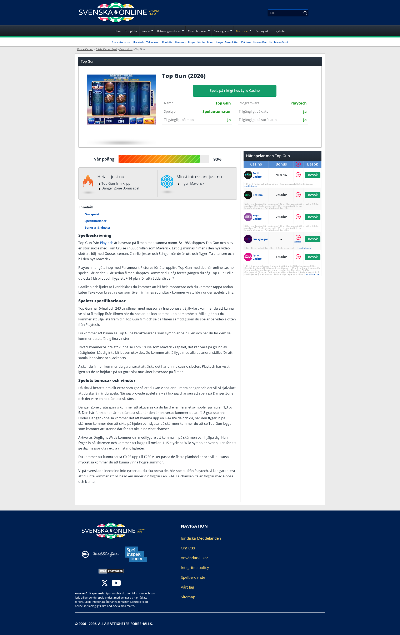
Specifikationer (95, 221)
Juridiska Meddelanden (201, 538)
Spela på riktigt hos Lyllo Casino (235, 90)
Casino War (260, 42)
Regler (297, 241)
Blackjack (138, 42)
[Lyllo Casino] (248, 257)
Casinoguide (221, 31)
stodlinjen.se (250, 185)
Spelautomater (121, 42)
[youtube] (116, 583)
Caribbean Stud (278, 42)
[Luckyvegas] (248, 239)
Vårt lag (187, 587)
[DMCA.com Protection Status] (111, 570)
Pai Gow (246, 42)
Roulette (167, 42)
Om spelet (92, 214)
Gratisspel (242, 31)
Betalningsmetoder (169, 31)
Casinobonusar (197, 31)
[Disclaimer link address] (106, 554)
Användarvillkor (194, 557)
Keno (210, 42)
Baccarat (180, 42)
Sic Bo (201, 42)
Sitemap (188, 596)
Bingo (219, 42)
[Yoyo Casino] (248, 217)
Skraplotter (232, 42)
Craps (191, 42)
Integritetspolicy (195, 567)
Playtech (106, 242)
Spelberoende (193, 577)
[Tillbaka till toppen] (392, 629)
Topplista (131, 31)
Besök (313, 175)
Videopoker (153, 42)
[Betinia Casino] (248, 195)
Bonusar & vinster (97, 227)
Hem (118, 31)
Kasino (146, 31)
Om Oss (188, 547)
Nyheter (280, 31)
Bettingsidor (263, 31)
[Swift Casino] (248, 175)
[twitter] (104, 583)
